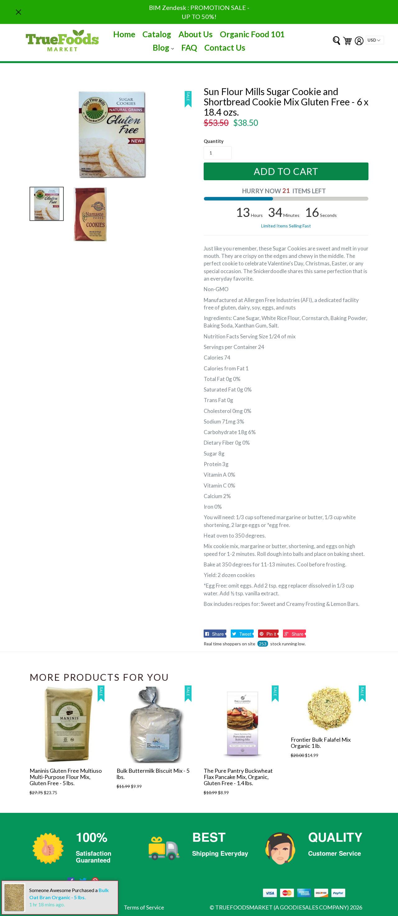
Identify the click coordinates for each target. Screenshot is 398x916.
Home (124, 34)
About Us (195, 34)
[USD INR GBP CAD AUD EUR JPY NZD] (375, 40)
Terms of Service (144, 907)
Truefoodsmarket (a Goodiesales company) (282, 907)
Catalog (156, 34)
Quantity (214, 141)
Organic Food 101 (252, 34)
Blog (165, 47)
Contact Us (224, 48)
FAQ (189, 48)
